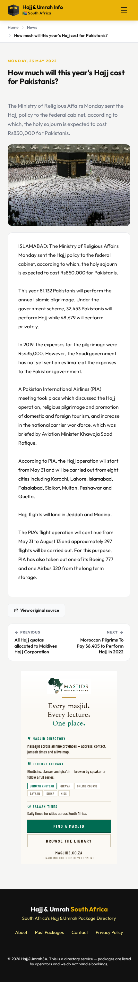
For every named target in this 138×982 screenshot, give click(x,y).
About (21, 932)
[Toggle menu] (123, 10)
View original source (39, 610)
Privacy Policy (109, 932)
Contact (80, 932)
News (32, 27)
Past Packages (49, 932)
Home (13, 27)
